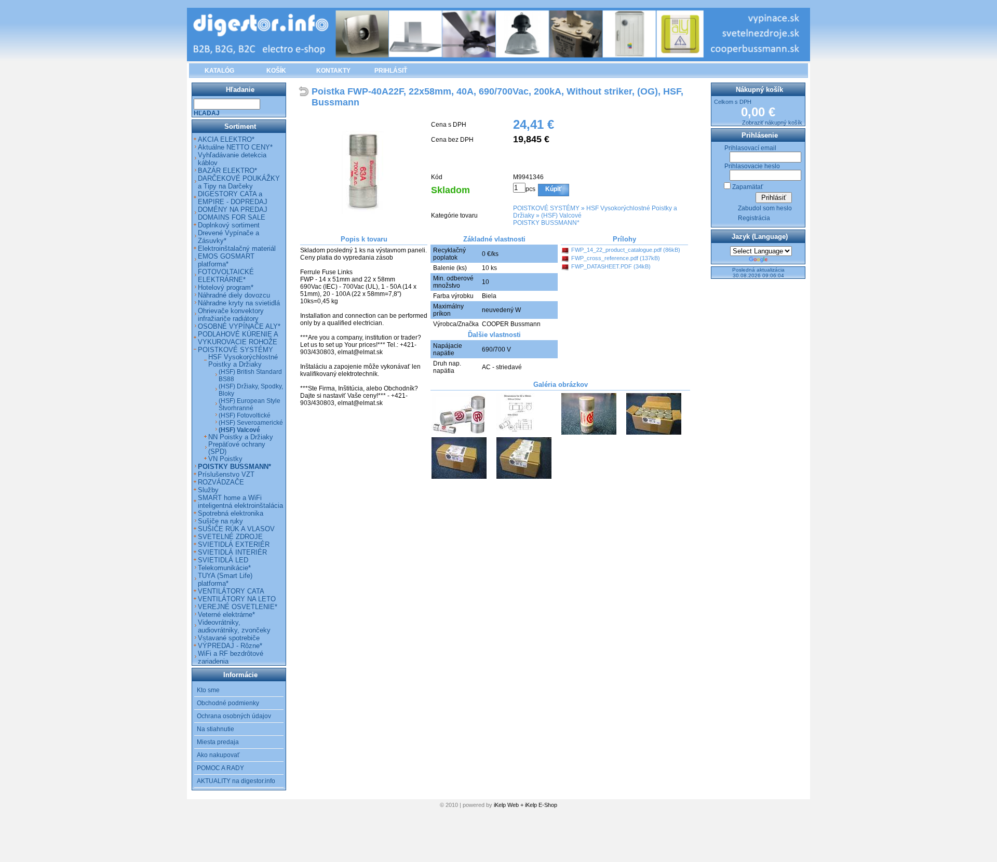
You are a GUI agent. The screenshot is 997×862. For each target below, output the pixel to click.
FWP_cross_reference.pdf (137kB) (615, 258)
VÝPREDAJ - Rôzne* (230, 646)
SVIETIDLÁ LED (223, 560)
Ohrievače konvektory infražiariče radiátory (231, 314)
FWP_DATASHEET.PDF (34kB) (611, 266)
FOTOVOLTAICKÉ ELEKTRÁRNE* (226, 276)
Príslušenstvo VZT (226, 474)
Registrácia (754, 218)
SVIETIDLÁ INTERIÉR (232, 552)
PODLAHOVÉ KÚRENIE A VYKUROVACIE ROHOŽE (238, 338)
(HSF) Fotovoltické (245, 415)
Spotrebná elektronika (230, 513)
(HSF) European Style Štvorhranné (249, 404)
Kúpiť (553, 189)
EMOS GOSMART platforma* (226, 260)
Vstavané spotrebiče (229, 638)
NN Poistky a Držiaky (240, 437)
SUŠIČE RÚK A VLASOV (236, 529)
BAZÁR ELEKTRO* (227, 170)
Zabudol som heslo (765, 208)
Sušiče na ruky (220, 521)
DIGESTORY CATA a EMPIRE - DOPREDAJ (232, 198)
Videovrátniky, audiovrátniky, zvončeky (234, 626)
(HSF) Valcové (561, 215)
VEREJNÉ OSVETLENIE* (237, 607)
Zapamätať (747, 187)
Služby (208, 490)
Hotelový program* (225, 287)
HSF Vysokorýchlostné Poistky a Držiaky (243, 361)
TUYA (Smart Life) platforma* (225, 579)
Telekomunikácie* (224, 568)
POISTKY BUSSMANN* (546, 222)
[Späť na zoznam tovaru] (305, 92)
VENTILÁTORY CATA (231, 591)
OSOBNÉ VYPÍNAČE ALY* (239, 326)
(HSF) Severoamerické (251, 422)
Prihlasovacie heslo (752, 166)
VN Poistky (225, 459)
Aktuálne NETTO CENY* (235, 147)
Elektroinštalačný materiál (237, 248)
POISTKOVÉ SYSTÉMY (546, 208)
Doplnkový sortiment (229, 225)
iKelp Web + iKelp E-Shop (525, 805)
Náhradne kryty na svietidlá (239, 303)
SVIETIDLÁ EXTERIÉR (234, 544)
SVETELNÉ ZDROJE (230, 537)
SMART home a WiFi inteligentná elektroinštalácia (240, 501)
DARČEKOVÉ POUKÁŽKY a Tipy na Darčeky (239, 182)
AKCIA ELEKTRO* (226, 139)
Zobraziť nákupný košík (772, 122)
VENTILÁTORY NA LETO (237, 599)
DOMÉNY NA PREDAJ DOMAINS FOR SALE (232, 213)
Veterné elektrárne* (226, 614)
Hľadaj (207, 113)
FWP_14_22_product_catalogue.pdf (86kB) (625, 250)
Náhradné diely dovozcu (234, 295)
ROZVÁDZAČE (221, 482)
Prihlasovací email (750, 148)
